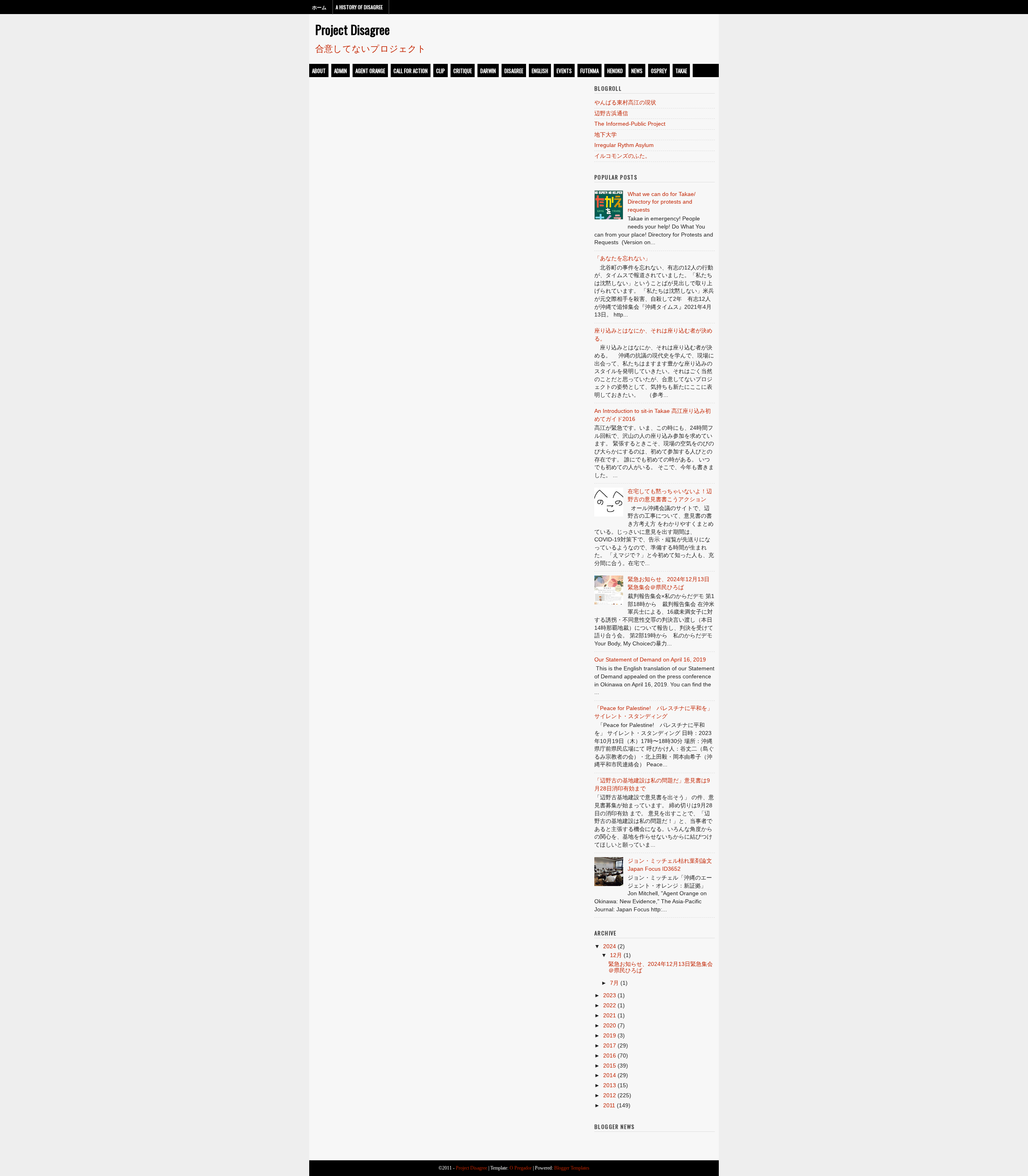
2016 (609, 1055)
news (636, 71)
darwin (488, 71)
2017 (609, 1045)
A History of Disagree (359, 7)
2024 (609, 946)
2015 (609, 1065)
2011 (609, 1105)
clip (440, 71)
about (319, 71)
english (540, 71)
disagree (513, 71)
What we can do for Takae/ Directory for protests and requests (662, 202)
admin (340, 71)
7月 (614, 983)
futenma (589, 71)
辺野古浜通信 (611, 113)
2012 (609, 1095)
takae (681, 71)
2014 (609, 1075)
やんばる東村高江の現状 (625, 102)
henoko (615, 71)
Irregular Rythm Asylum (624, 145)
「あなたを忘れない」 (622, 258)
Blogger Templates (571, 1168)
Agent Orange (370, 71)
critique (462, 71)
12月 (616, 955)
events (564, 71)
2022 (609, 1005)
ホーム (319, 7)
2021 (609, 1015)
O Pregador (521, 1168)
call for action (411, 71)
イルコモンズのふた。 (622, 156)
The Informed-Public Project (629, 123)
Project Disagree (352, 29)
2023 (609, 995)
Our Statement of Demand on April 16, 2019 (650, 659)
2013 (609, 1085)
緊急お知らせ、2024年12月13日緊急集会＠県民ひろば (660, 967)
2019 (609, 1035)
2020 (609, 1025)
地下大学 (605, 134)
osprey (659, 71)
